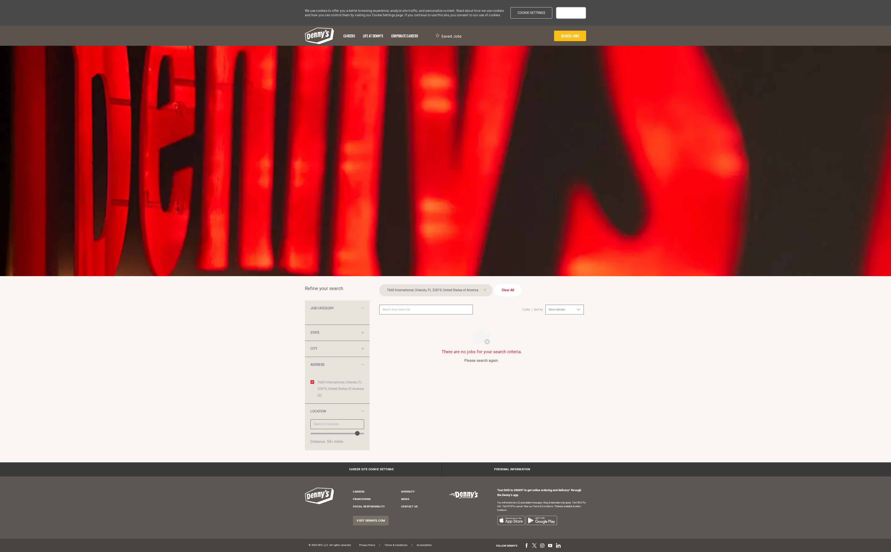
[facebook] (526, 546)
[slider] (357, 433)
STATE (315, 332)
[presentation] (570, 36)
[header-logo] (319, 36)
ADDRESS (317, 364)
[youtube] (550, 546)
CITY (313, 348)
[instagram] (542, 546)
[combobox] (337, 424)
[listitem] (511, 520)
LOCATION (318, 411)
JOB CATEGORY (322, 308)
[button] (531, 13)
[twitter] (534, 546)
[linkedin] (558, 546)
